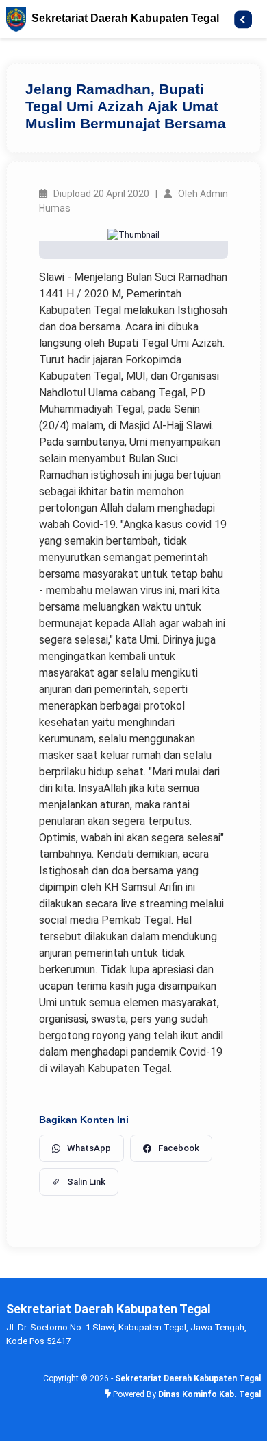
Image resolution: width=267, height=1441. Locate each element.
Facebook (178, 1148)
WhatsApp (89, 1148)
